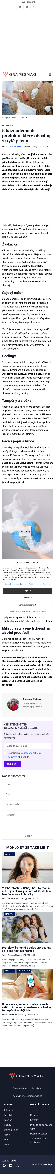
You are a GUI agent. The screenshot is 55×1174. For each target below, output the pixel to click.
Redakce (34, 1115)
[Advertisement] (27, 40)
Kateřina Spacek (15, 955)
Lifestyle (8, 1115)
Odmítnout (27, 598)
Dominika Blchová (16, 146)
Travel (7, 1134)
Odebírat (12, 764)
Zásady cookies (13, 611)
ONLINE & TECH (24, 971)
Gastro (7, 1144)
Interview (9, 1110)
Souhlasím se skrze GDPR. (24, 755)
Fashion (8, 1120)
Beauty (7, 1125)
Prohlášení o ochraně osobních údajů (33, 611)
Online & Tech (11, 1129)
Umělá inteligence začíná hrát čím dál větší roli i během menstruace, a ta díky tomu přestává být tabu (27, 1007)
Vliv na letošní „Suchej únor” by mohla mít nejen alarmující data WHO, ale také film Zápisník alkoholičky (27, 891)
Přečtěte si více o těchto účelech (40, 584)
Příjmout (27, 591)
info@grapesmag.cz (32, 1096)
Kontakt (34, 1120)
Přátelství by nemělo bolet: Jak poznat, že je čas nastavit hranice (26, 949)
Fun (6, 1139)
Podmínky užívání (39, 1133)
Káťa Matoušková (15, 898)
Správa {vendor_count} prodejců (16, 584)
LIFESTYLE (9, 125)
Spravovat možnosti (27, 605)
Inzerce (34, 1110)
